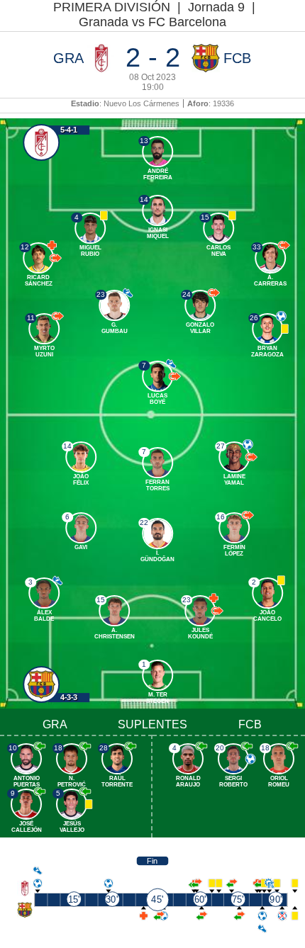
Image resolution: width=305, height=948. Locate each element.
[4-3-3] (41, 684)
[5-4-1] (41, 143)
